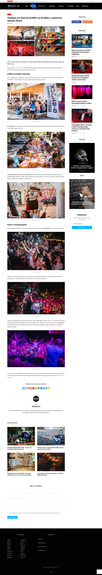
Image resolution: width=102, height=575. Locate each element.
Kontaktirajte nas (42, 550)
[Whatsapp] (36, 388)
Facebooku (60, 375)
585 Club (52, 320)
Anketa (9, 540)
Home (26, 6)
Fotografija (85, 6)
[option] (82, 158)
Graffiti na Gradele (19, 67)
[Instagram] (28, 388)
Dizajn (8, 542)
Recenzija (9, 555)
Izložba (9, 547)
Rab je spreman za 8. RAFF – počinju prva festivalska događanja (82, 52)
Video (77, 6)
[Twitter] (26, 388)
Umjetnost (52, 6)
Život (21, 557)
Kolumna (22, 547)
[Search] (93, 6)
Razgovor (22, 553)
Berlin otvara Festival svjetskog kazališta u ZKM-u (82, 102)
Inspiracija (22, 545)
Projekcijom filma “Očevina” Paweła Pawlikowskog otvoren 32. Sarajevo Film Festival (82, 128)
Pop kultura (41, 6)
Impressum (40, 539)
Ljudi (8, 549)
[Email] (46, 388)
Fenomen (22, 542)
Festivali (9, 544)
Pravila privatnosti (42, 546)
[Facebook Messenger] (44, 388)
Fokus (9, 14)
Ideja (8, 545)
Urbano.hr (9, 23)
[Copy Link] (49, 388)
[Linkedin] (41, 388)
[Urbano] (13, 6)
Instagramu (10, 377)
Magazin (61, 6)
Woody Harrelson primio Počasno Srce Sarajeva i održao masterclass (80, 78)
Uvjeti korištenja (42, 542)
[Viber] (38, 388)
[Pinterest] (33, 388)
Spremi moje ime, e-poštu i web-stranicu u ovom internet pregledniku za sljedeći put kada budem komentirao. (34, 513)
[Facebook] (23, 388)
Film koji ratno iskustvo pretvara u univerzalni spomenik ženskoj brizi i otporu (29, 1)
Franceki (33, 6)
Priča (21, 551)
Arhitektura (23, 540)
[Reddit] (31, 388)
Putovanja (70, 6)
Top (51, 571)
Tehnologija (23, 555)
